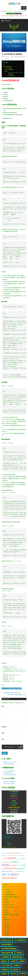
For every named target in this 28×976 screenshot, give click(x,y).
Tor (2, 858)
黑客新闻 (5, 878)
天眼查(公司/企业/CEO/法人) (10, 762)
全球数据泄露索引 (9, 894)
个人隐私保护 (10, 858)
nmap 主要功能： (9, 68)
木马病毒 (23, 865)
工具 (7, 688)
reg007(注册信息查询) (8, 764)
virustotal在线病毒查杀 (8, 771)
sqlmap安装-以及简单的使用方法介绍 (17, 694)
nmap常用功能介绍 (7, 66)
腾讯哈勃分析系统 (7, 772)
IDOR (8, 855)
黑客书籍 (20, 871)
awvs (5, 853)
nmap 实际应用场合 (9, 69)
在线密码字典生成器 (14, 807)
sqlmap (22, 855)
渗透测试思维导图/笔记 (11, 915)
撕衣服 (14, 800)
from (3, 685)
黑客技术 (7, 58)
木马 (19, 865)
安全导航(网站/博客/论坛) (12, 897)
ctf (22, 853)
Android (6, 884)
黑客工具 (6, 874)
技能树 (17, 56)
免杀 (2, 862)
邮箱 (3, 733)
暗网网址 (15, 865)
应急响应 (8, 862)
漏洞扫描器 (21, 868)
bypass (20, 853)
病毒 (3, 871)
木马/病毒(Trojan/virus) (11, 907)
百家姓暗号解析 (14, 798)
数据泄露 (5, 865)
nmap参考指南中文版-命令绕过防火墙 (11, 692)
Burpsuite (7, 889)
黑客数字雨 (14, 796)
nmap (3, 688)
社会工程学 (8, 871)
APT (2, 853)
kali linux (11, 855)
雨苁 (13, 56)
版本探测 (12, 74)
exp (24, 853)
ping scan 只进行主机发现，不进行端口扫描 (16, 72)
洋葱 (2, 868)
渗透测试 (22, 56)
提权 (19, 862)
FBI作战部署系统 (14, 791)
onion (18, 855)
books (9, 853)
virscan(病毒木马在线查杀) (9, 774)
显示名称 (4, 726)
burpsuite (14, 853)
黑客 (16, 871)
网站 (3, 739)
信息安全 (23, 858)
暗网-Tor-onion (8, 904)
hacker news (4, 855)
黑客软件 (19, 688)
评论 (3, 706)
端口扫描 (12, 73)
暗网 (10, 865)
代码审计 (18, 858)
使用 (6, 71)
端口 (14, 871)
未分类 (6, 909)
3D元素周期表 (14, 803)
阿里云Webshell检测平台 (9, 781)
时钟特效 (14, 805)
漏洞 (14, 868)
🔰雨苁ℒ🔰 (14, 3)
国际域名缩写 (14, 812)
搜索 (24, 8)
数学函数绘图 (14, 810)
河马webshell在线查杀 (8, 783)
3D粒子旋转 (14, 794)
